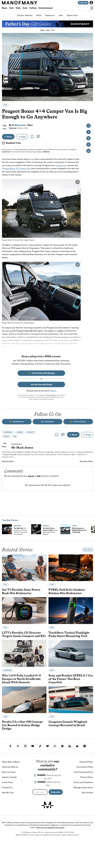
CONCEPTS (30, 432)
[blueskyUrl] (47, 746)
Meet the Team (8, 772)
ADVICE (46, 526)
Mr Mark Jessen (19, 125)
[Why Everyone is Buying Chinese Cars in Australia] (65, 529)
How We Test (8, 792)
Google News (49, 421)
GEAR (5, 105)
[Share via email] (88, 151)
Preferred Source (80, 421)
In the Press (7, 782)
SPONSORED (8, 670)
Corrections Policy (84, 767)
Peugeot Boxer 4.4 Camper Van (16, 168)
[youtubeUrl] (32, 746)
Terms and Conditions (83, 782)
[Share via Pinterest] (90, 92)
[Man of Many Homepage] (25, 2)
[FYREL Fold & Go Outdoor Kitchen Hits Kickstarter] (70, 567)
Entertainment (46, 8)
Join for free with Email (41, 384)
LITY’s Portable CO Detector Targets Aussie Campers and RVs (24, 634)
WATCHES (17, 526)
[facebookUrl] (10, 746)
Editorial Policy (86, 762)
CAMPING (20, 432)
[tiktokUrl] (40, 746)
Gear (53, 30)
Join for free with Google (43, 373)
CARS (74, 526)
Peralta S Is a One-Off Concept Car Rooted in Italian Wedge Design (22, 725)
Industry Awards (9, 777)
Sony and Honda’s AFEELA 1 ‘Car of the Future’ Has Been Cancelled (70, 679)
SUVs (38, 15)
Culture (33, 8)
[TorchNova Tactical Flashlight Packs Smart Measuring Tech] (70, 610)
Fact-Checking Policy (83, 772)
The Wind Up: (20, 531)
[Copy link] (90, 98)
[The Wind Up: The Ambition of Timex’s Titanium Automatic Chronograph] (7, 529)
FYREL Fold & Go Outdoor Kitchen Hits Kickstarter (66, 591)
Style (18, 8)
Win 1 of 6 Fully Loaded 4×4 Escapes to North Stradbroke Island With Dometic (21, 679)
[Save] (32, 137)
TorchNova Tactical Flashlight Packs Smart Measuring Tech (68, 634)
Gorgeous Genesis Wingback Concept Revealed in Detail (67, 723)
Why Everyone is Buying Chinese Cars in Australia (79, 530)
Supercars (50, 15)
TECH (5, 584)
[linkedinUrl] (70, 746)
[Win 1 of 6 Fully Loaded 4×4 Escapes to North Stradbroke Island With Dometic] (24, 653)
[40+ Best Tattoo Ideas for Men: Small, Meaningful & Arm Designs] (36, 529)
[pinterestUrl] (84, 746)
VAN (15, 436)
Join (39, 476)
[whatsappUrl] (55, 746)
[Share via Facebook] (90, 82)
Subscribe (83, 3)
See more (88, 549)
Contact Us (7, 787)
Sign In (53, 390)
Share (9, 136)
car (32, 159)
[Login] (91, 2)
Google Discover (18, 421)
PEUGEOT (7, 436)
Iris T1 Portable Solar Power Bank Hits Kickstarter (21, 591)
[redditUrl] (77, 746)
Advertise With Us (10, 767)
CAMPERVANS (8, 432)
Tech (11, 8)
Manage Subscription (83, 787)
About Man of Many (86, 461)
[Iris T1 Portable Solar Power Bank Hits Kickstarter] (24, 567)
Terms (41, 395)
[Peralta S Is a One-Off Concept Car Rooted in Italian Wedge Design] (24, 699)
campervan (61, 165)
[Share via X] (90, 87)
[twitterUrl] (18, 746)
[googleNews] (62, 746)
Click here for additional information (50, 827)
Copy (23, 136)
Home (42, 30)
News (4, 8)
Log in (31, 476)
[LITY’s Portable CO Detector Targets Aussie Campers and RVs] (24, 610)
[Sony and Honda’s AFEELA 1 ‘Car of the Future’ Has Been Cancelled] (70, 653)
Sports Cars (72, 15)
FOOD (52, 584)
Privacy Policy (51, 395)
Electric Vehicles (24, 15)
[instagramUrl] (25, 746)
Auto (25, 8)
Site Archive (87, 792)
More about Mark (8, 461)
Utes (61, 15)
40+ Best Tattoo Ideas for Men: (50, 531)
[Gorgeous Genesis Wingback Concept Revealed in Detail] (70, 699)
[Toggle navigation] (92, 8)
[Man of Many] (47, 805)
